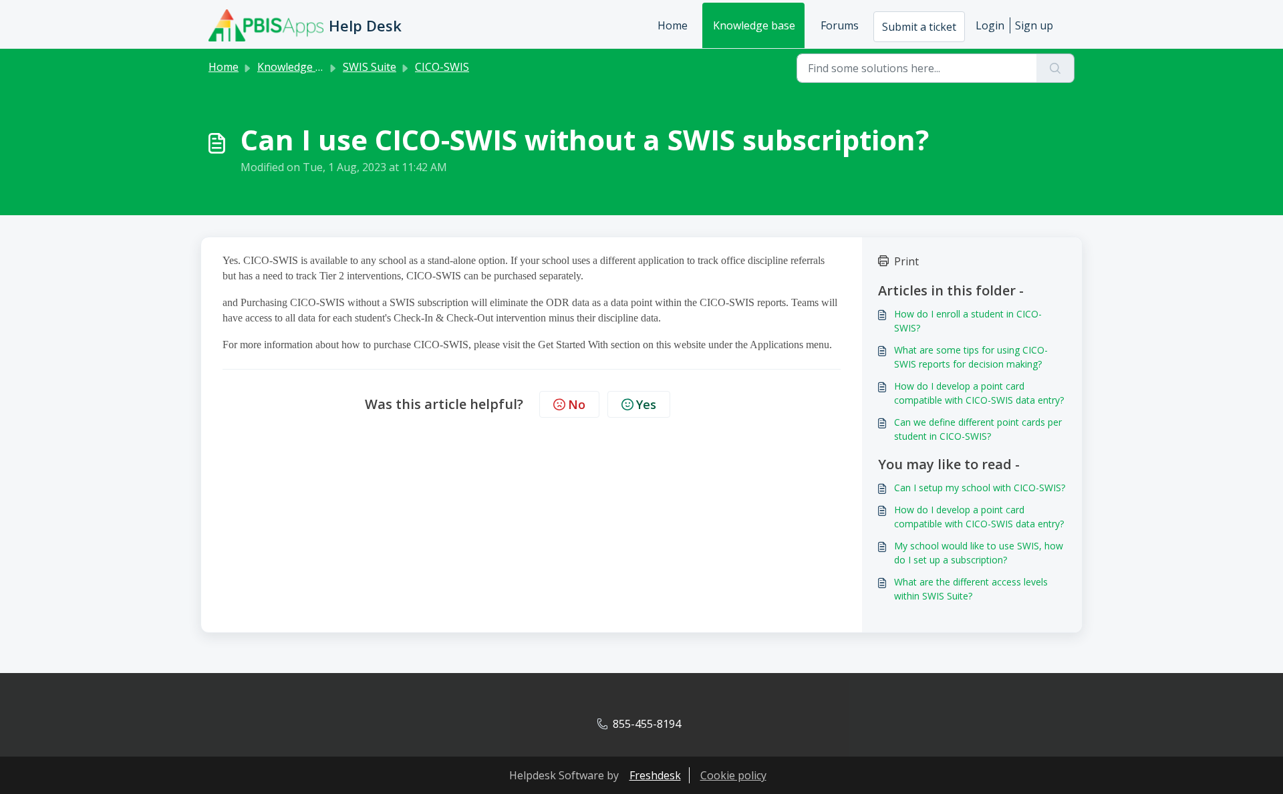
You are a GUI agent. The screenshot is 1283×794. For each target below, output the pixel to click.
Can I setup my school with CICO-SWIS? (979, 487)
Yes (646, 404)
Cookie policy (733, 775)
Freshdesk (655, 775)
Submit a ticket (919, 26)
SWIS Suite (369, 66)
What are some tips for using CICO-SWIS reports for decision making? (971, 357)
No (576, 404)
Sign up (1034, 25)
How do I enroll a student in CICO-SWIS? (968, 320)
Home (673, 25)
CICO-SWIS (442, 66)
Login (990, 25)
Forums (840, 25)
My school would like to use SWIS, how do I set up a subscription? (978, 552)
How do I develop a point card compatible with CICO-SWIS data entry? (979, 393)
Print (906, 261)
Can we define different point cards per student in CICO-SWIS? (978, 429)
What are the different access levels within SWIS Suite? (971, 588)
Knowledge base (754, 25)
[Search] (1055, 68)
